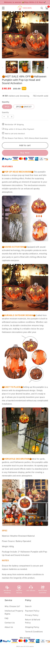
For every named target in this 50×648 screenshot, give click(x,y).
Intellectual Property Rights (14, 612)
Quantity (5, 112)
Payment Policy (32, 611)
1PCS (7, 107)
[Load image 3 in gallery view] (38, 67)
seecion (31, 646)
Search (28, 606)
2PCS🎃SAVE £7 (24, 107)
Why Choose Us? (12, 606)
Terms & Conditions (34, 631)
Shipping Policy (32, 627)
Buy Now (25, 153)
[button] (47, 8)
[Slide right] (47, 67)
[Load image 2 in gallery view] (25, 67)
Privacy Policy (31, 615)
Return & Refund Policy (32, 621)
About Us (9, 627)
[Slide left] (2, 67)
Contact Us (10, 623)
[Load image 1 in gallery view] (12, 67)
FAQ (6, 618)
